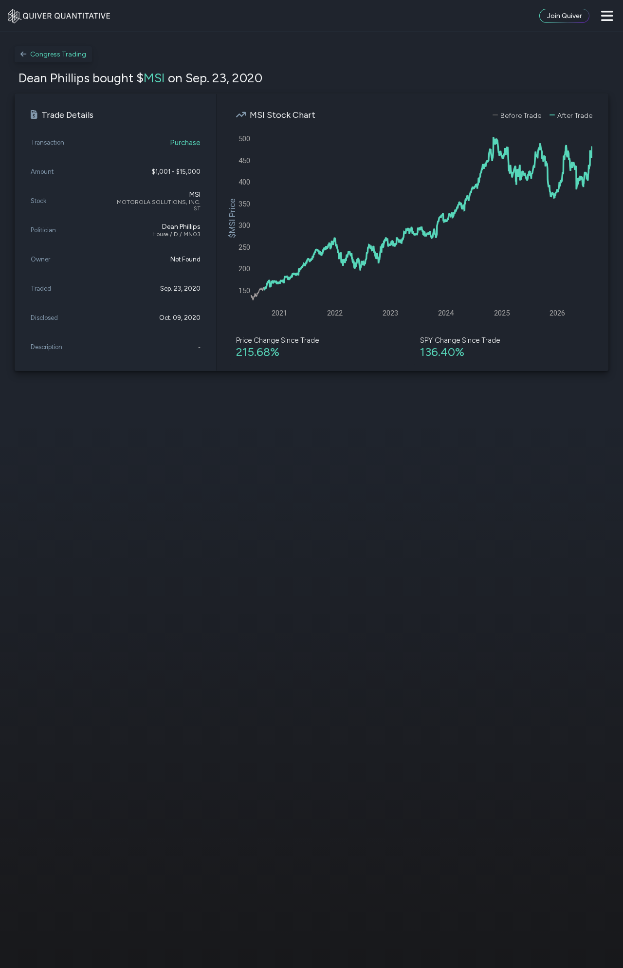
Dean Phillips (181, 227)
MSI (154, 78)
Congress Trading (58, 54)
